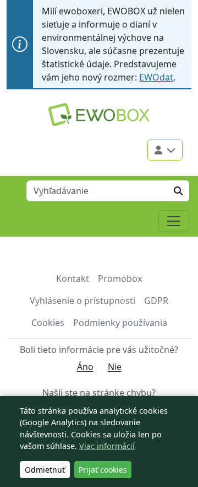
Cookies (47, 323)
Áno (85, 367)
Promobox (120, 278)
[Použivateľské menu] (165, 150)
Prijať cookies (103, 469)
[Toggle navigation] (173, 221)
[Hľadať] (178, 190)
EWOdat (156, 77)
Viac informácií (107, 446)
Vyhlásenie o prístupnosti (82, 301)
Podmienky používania (120, 323)
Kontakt (72, 278)
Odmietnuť (45, 469)
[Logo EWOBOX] (99, 114)
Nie (115, 367)
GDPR (156, 301)
